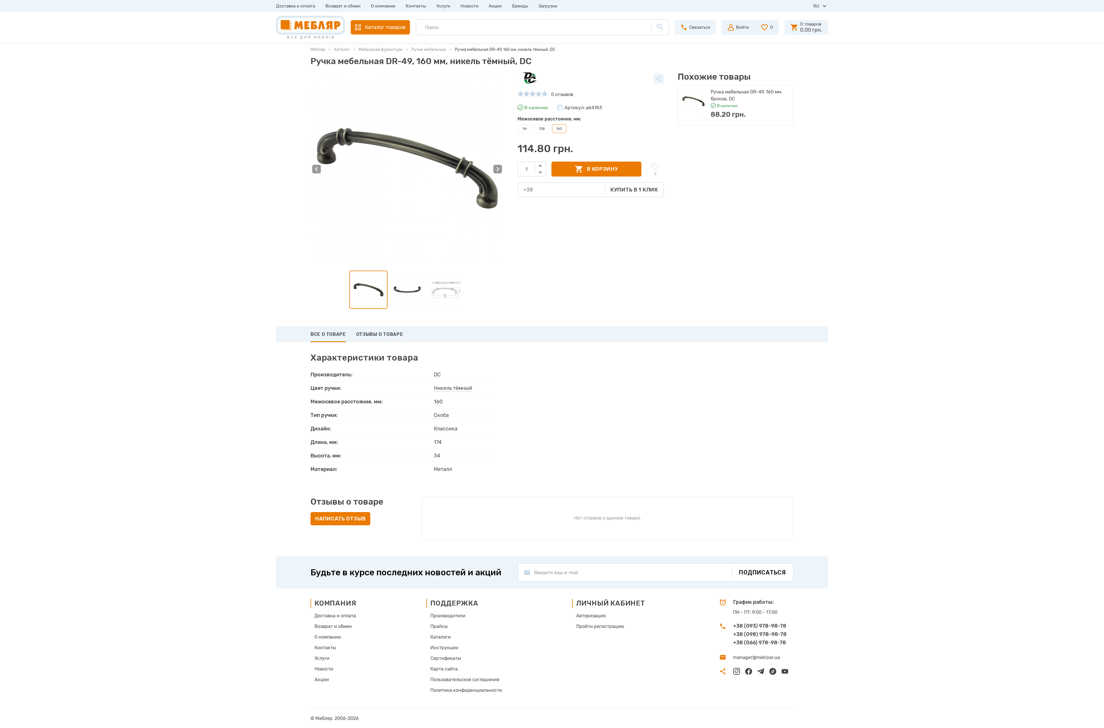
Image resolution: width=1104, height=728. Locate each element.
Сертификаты (445, 658)
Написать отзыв (340, 519)
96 (525, 129)
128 (542, 129)
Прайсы (439, 626)
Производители (447, 615)
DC (437, 374)
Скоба (441, 415)
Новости (469, 6)
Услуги (443, 6)
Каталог (342, 49)
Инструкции (444, 647)
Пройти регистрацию (600, 626)
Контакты (416, 6)
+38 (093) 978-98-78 (759, 626)
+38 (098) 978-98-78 (760, 634)
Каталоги (440, 637)
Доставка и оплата (295, 6)
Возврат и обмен (343, 6)
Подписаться (762, 572)
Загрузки (547, 6)
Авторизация (591, 615)
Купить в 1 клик (634, 190)
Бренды (520, 6)
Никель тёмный (453, 388)
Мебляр (317, 49)
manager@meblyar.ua (756, 657)
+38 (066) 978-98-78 (759, 642)
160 (438, 402)
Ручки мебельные (428, 49)
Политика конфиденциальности (466, 690)
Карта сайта (444, 669)
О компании (383, 6)
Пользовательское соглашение (464, 679)
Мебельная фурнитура (380, 49)
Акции (495, 6)
